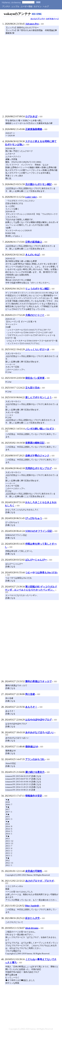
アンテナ (6, 6)
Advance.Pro (32, 23)
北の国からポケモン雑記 (38, 184)
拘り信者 (30, 694)
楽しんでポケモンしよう (38, 397)
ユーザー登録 (26, 6)
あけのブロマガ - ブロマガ (39, 880)
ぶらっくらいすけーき (37, 349)
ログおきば (31, 116)
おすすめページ (52, 19)
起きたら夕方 (32, 918)
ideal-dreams (31, 928)
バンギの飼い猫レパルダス (39, 428)
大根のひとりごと (35, 315)
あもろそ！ (31, 707)
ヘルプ (46, 6)
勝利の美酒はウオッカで (38, 681)
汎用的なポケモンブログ (38, 468)
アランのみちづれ (35, 759)
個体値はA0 (31, 746)
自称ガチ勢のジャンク (37, 455)
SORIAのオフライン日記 (38, 531)
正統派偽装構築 (33, 129)
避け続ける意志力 (35, 772)
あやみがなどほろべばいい (39, 732)
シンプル (15, 6)
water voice (31, 197)
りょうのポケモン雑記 (37, 288)
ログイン (38, 6)
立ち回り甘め (32, 387)
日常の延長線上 (33, 242)
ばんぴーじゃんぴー (36, 559)
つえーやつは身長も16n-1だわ (41, 572)
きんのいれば (32, 254)
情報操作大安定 (33, 795)
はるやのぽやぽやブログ (38, 719)
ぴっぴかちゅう (33, 518)
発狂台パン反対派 (35, 378)
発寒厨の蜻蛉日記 (35, 442)
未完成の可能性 (33, 871)
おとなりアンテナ (38, 19)
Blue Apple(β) (32, 905)
